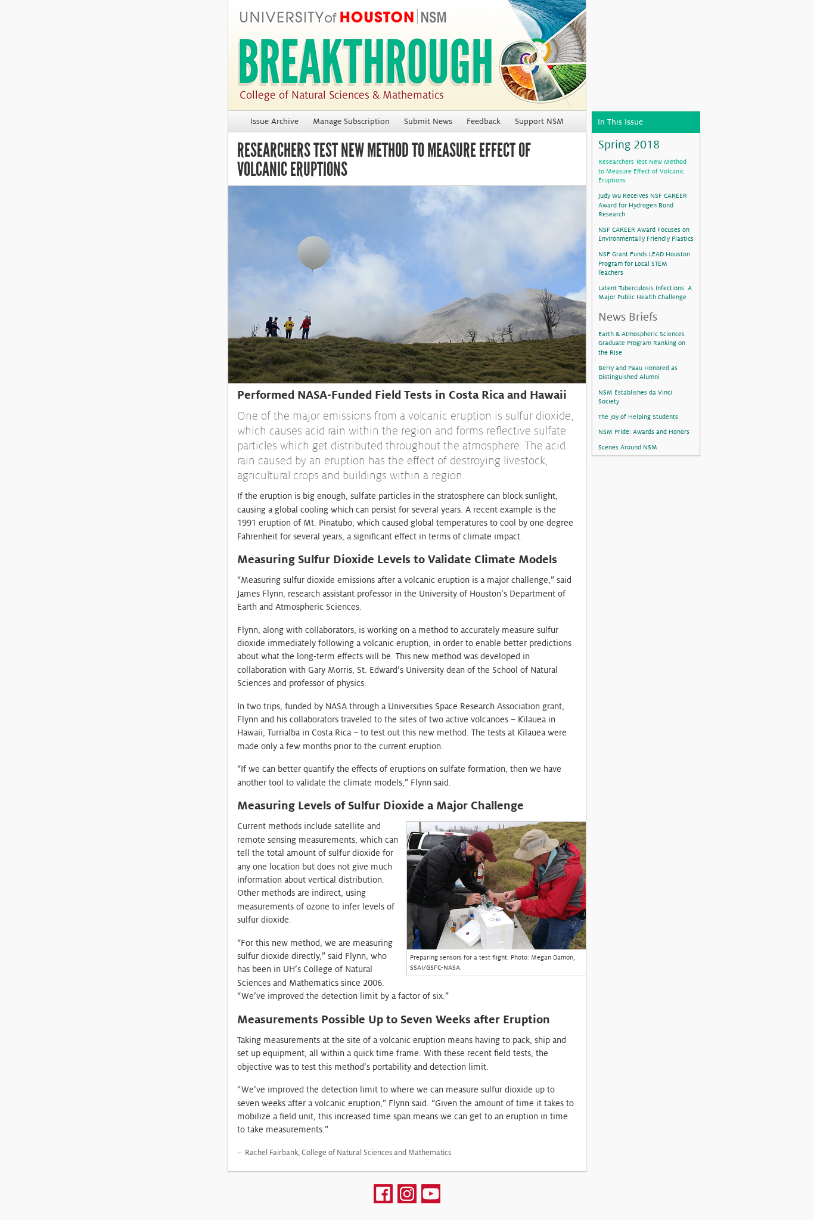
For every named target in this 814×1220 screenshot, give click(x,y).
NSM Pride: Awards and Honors (643, 431)
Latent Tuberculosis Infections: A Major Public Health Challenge (645, 292)
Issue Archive (274, 121)
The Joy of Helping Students (638, 416)
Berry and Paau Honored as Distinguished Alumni (638, 372)
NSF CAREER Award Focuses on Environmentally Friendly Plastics (646, 234)
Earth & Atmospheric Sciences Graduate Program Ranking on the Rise (641, 343)
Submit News (428, 121)
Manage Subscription (351, 121)
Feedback (484, 121)
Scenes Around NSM (627, 447)
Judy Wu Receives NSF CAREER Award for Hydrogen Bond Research (642, 205)
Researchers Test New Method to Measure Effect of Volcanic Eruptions (642, 171)
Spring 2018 (629, 144)
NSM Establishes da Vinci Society (635, 397)
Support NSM (539, 121)
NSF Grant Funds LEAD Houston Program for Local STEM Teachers (644, 263)
